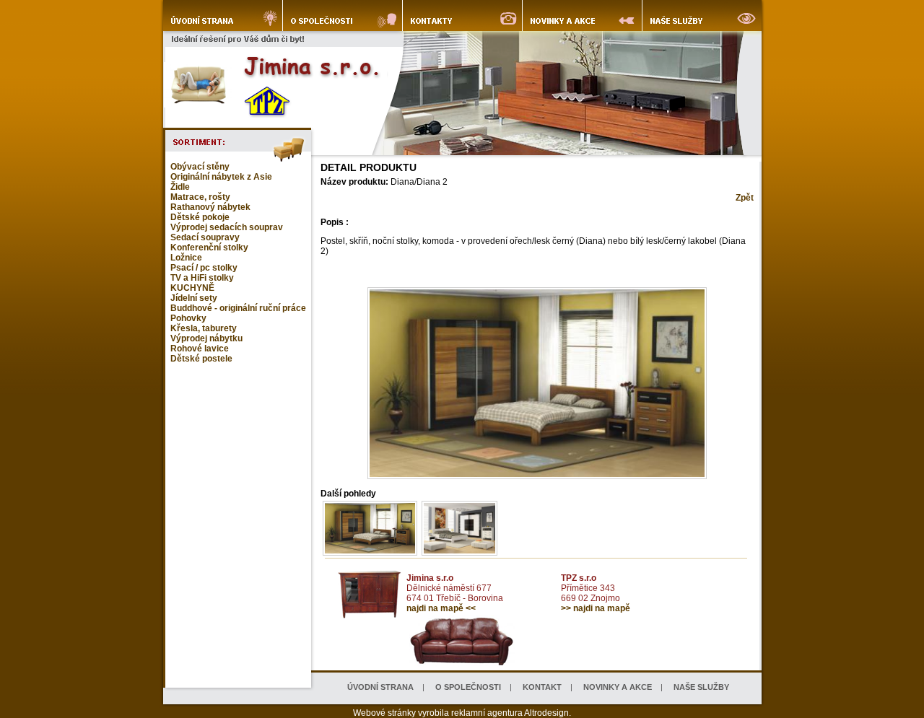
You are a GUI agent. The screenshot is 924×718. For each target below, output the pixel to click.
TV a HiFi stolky (202, 278)
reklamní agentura (487, 713)
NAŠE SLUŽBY (701, 687)
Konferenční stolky (209, 247)
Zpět (745, 198)
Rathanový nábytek (210, 207)
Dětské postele (201, 359)
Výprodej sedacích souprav (226, 227)
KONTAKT (542, 687)
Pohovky (188, 318)
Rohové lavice (199, 348)
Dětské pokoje (200, 217)
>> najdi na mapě (595, 608)
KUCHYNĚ (192, 288)
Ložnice (186, 258)
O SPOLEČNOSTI (468, 687)
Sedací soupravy (205, 237)
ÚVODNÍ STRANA (380, 687)
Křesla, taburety (203, 328)
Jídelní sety (193, 298)
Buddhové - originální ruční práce (238, 308)
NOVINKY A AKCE (617, 687)
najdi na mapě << (441, 608)
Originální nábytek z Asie (221, 177)
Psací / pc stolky (203, 268)
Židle (180, 187)
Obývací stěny (200, 167)
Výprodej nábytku (206, 338)
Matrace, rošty (200, 197)
